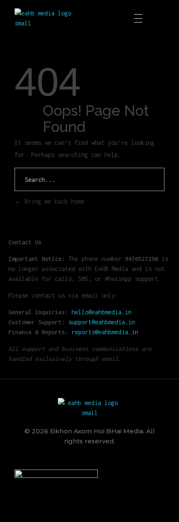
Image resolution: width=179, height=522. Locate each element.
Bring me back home (53, 201)
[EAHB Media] (46, 18)
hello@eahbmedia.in (102, 312)
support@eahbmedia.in (101, 322)
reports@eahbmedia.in (105, 332)
